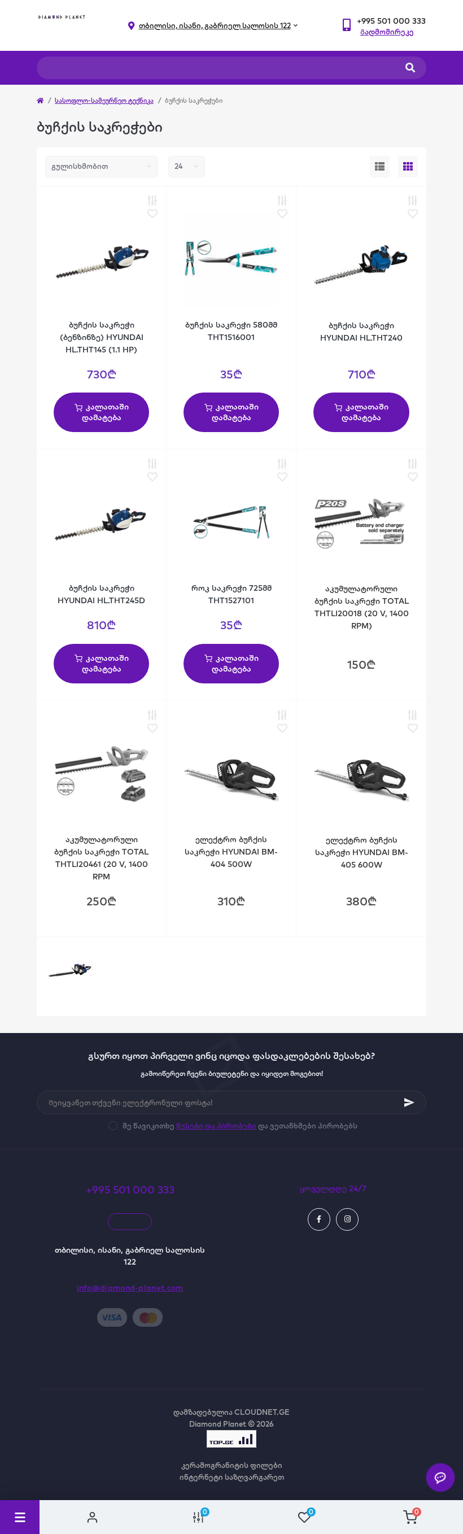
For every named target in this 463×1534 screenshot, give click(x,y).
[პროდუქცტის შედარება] (152, 201)
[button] (391, 21)
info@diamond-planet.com (130, 1288)
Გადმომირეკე (387, 31)
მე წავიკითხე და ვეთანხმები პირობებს (240, 1125)
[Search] (410, 68)
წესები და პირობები (216, 1125)
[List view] (380, 166)
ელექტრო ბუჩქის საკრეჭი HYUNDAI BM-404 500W (231, 851)
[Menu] (20, 1517)
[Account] (93, 1517)
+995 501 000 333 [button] (130, 1189)
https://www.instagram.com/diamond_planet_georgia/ (347, 1219)
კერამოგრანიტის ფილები (231, 1465)
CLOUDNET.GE (262, 1412)
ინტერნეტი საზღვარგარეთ (232, 1476)
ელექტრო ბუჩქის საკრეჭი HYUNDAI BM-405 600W (361, 852)
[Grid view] (408, 166)
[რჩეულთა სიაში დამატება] (152, 214)
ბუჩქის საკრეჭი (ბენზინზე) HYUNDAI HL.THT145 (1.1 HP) (101, 337)
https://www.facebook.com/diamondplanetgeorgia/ (319, 1219)
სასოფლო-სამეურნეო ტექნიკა (104, 100)
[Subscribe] (409, 1102)
